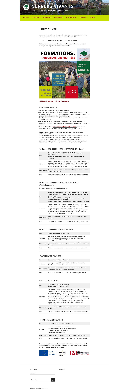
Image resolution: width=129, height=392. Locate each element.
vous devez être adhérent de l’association (65, 127)
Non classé (32, 373)
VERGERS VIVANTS (53, 6)
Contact (92, 18)
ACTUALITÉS (26, 18)
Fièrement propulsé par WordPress (39, 388)
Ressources (83, 18)
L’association (35, 18)
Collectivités (58, 18)
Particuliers (46, 18)
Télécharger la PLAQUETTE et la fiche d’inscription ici (54, 101)
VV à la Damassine (71, 18)
